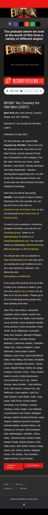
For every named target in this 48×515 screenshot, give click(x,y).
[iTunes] (10, 23)
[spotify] (32, 24)
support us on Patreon (24, 291)
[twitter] (21, 24)
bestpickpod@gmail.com (16, 241)
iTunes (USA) (11, 218)
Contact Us (8, 488)
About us (19, 484)
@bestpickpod (11, 236)
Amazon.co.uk (11, 209)
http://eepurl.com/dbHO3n (17, 276)
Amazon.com (29, 209)
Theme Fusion (33, 499)
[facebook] (15, 24)
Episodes (23, 488)
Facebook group (12, 232)
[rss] (27, 24)
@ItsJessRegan (12, 249)
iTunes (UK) (30, 213)
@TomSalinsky (31, 249)
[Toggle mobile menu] (43, 4)
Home (6, 484)
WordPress (23, 499)
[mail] (38, 24)
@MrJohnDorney (34, 245)
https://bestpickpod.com (16, 260)
